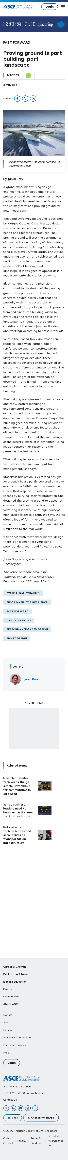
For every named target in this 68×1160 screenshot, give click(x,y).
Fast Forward (17, 611)
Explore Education (15, 981)
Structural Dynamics (23, 593)
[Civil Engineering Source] (12, 24)
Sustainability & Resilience (27, 602)
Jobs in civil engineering (17, 1037)
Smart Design (17, 638)
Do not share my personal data (55, 1140)
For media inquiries (14, 1045)
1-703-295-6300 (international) (23, 1093)
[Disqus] (34, 902)
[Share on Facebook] (17, 98)
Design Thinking (19, 620)
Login (50, 6)
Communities (11, 996)
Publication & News (16, 974)
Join (5, 1022)
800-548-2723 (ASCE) (17, 1086)
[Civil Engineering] (38, 24)
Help (6, 1052)
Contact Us (10, 1099)
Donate (7, 1015)
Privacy (21, 1140)
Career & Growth (14, 966)
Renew (7, 1030)
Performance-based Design (27, 629)
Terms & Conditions (37, 1141)
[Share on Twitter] (25, 98)
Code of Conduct (8, 1141)
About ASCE (11, 1004)
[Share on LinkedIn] (33, 98)
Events (7, 989)
